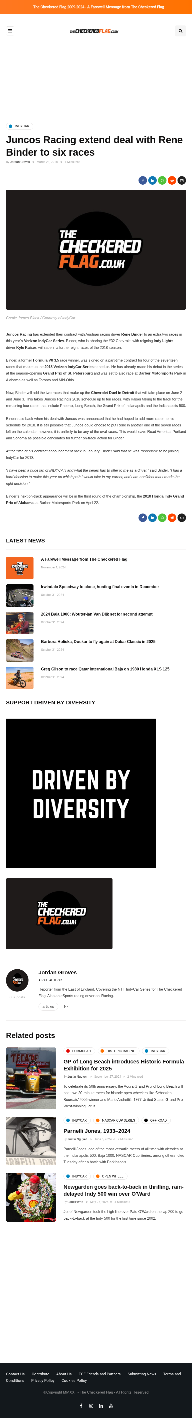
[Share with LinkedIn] (152, 180)
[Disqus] (96, 1294)
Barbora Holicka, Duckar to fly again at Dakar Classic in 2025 (98, 642)
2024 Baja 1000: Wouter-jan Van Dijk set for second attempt (96, 614)
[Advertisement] (96, 75)
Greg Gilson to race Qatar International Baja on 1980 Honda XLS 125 (105, 669)
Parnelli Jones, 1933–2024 (97, 1131)
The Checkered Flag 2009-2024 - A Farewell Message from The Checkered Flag (98, 7)
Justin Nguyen (77, 1076)
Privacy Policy (42, 1380)
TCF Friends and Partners (100, 1374)
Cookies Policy (74, 1380)
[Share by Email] (182, 180)
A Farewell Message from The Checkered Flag (84, 559)
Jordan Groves (20, 162)
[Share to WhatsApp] (162, 180)
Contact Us (15, 1374)
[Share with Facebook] (142, 180)
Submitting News (142, 1374)
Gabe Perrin (75, 1202)
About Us (64, 1374)
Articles (48, 1006)
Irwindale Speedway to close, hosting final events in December (100, 587)
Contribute (40, 1374)
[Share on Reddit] (172, 180)
